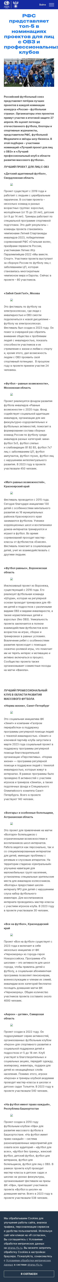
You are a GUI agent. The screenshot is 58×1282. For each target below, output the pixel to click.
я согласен (29, 1274)
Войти (42, 4)
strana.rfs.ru (15, 1247)
